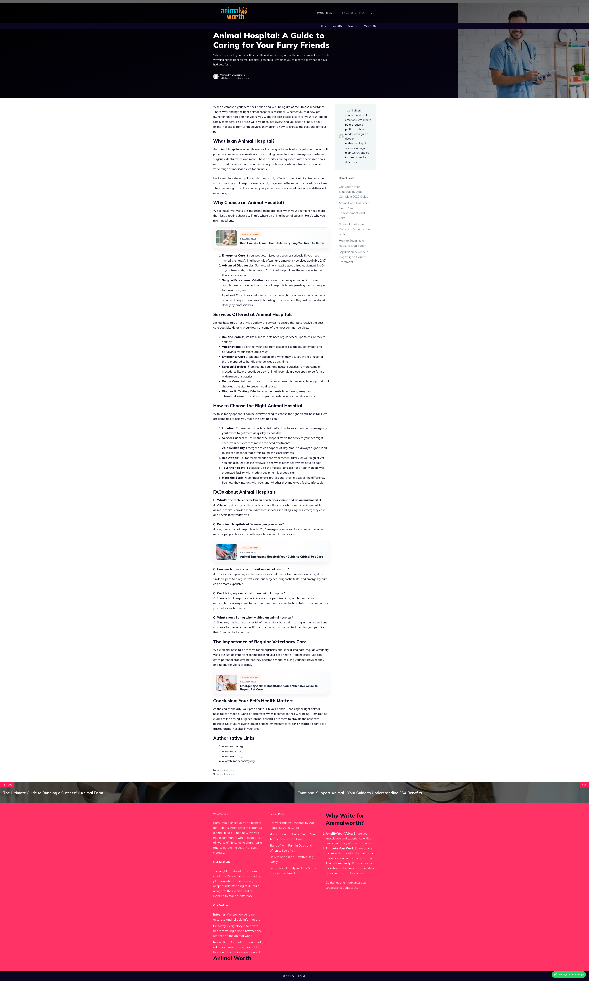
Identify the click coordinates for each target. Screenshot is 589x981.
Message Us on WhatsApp (571, 974)
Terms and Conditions (351, 13)
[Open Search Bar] (372, 13)
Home (324, 26)
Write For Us (370, 26)
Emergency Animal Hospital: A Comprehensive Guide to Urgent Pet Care (279, 687)
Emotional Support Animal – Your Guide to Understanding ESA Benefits (360, 793)
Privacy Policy (323, 13)
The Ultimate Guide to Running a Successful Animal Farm (53, 793)
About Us (337, 26)
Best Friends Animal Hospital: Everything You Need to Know (282, 243)
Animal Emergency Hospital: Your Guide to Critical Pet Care (281, 556)
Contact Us (353, 26)
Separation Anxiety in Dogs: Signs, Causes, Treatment (353, 257)
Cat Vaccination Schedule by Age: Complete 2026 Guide (353, 192)
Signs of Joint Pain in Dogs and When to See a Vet (355, 229)
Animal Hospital (225, 770)
